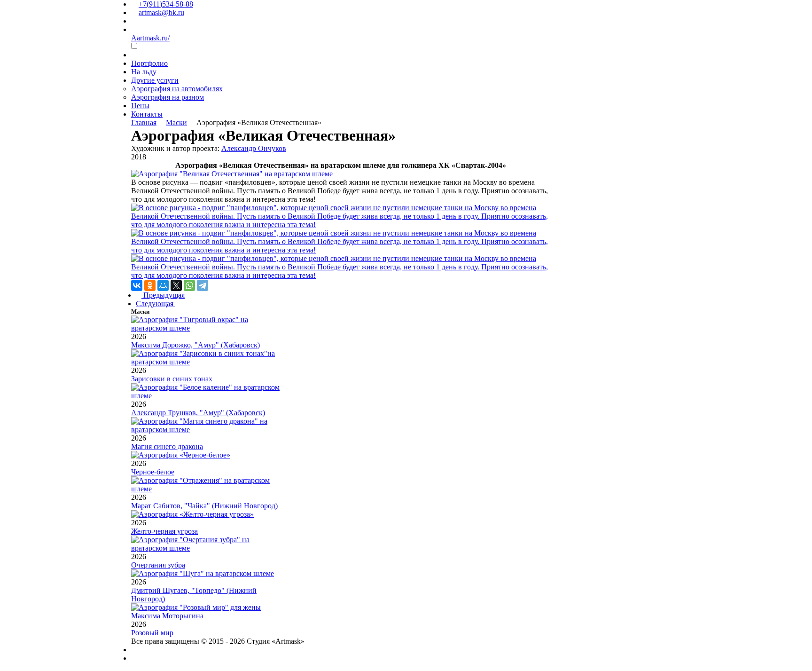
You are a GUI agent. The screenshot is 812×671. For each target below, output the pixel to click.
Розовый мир (152, 633)
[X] (176, 285)
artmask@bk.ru (161, 12)
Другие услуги (155, 80)
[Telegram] (202, 285)
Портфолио (149, 63)
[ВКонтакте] (136, 285)
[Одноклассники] (150, 285)
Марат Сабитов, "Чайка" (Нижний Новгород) (204, 506)
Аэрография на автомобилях (177, 89)
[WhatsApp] (189, 285)
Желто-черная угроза (164, 531)
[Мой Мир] (163, 285)
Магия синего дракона (167, 446)
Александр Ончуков (253, 148)
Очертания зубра (158, 565)
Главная (143, 122)
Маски (176, 122)
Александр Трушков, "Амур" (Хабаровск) (198, 413)
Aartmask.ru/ (150, 38)
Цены (140, 106)
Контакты (147, 114)
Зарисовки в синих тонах (171, 379)
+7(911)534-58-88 (166, 4)
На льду (143, 72)
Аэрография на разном (167, 97)
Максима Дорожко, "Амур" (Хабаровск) (195, 345)
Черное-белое (152, 472)
